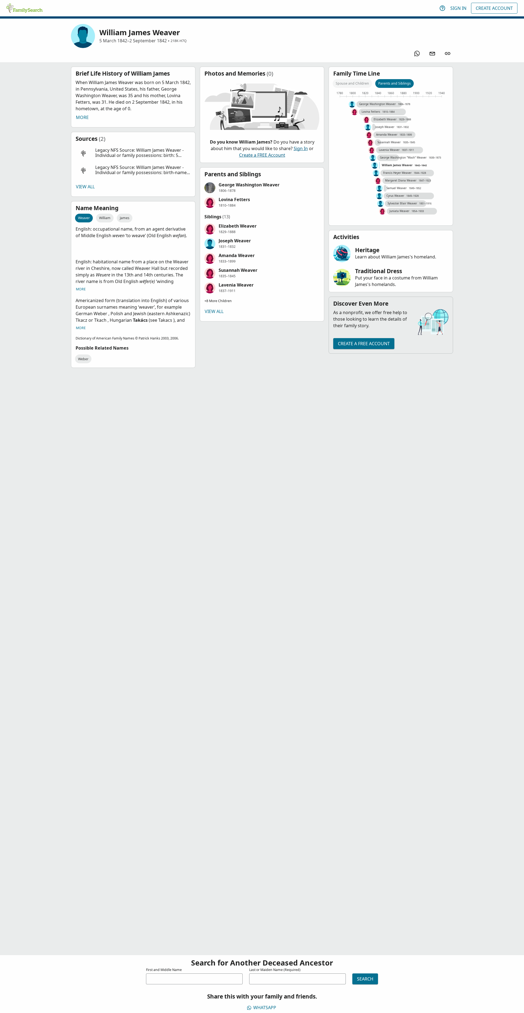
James (124, 218)
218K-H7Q (179, 40)
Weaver (84, 218)
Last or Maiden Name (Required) (274, 969)
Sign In (458, 8)
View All (85, 187)
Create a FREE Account (262, 155)
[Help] (442, 8)
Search (365, 979)
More (82, 117)
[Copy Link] (447, 53)
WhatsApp (264, 1008)
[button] (133, 153)
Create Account (494, 8)
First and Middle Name (164, 969)
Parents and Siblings (394, 83)
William (105, 218)
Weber (83, 359)
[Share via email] (432, 53)
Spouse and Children (352, 83)
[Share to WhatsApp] (417, 53)
